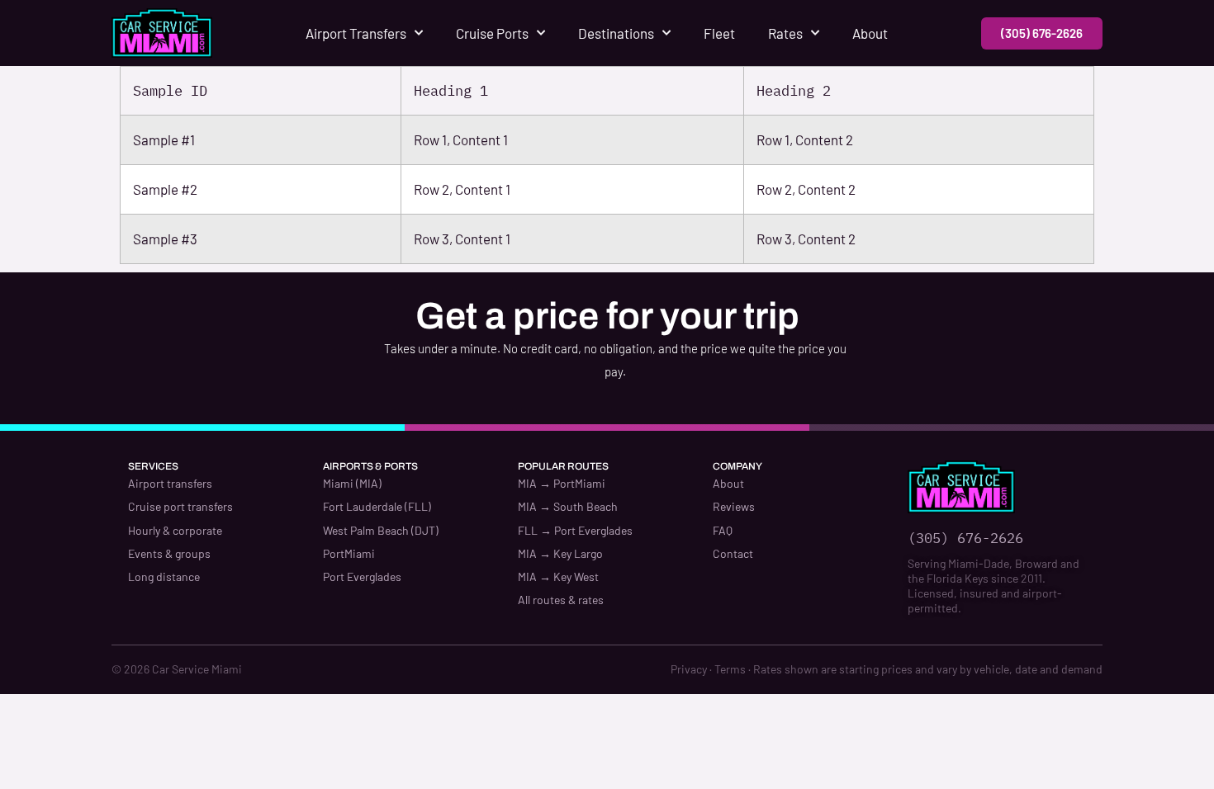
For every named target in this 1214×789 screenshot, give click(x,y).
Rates (785, 33)
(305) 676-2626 (965, 538)
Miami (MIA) (352, 483)
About (870, 33)
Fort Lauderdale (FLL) (377, 506)
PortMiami (349, 553)
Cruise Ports (492, 33)
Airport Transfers (356, 33)
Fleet (719, 33)
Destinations (616, 33)
